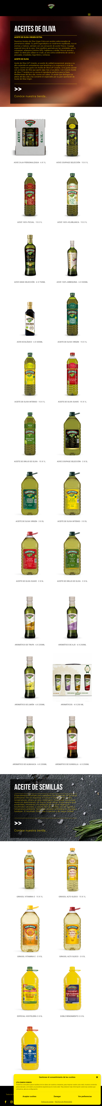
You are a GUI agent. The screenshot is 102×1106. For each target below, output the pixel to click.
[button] (97, 1077)
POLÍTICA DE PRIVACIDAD (63, 1102)
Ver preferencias (85, 1096)
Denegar (57, 1096)
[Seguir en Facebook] (5, 1101)
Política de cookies (47, 1102)
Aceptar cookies (29, 1096)
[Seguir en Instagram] (11, 1101)
